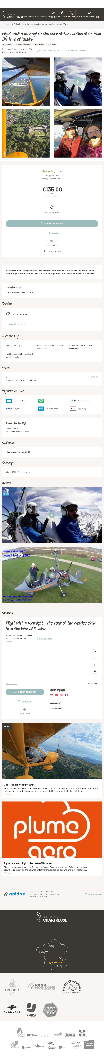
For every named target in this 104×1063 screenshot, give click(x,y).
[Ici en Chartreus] (71, 986)
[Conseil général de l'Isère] (70, 1035)
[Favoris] (81, 17)
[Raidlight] (12, 1010)
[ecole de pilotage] (52, 515)
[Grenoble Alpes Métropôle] (51, 1045)
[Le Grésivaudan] (26, 1047)
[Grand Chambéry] (88, 1044)
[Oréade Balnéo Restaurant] (12, 986)
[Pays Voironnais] (39, 1046)
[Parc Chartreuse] (21, 1032)
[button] (89, 15)
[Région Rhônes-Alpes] (57, 1034)
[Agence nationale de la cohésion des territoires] (45, 1036)
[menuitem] (13, 14)
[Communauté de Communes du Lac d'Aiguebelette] (63, 1047)
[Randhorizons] (41, 986)
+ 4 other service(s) (52, 212)
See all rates (52, 197)
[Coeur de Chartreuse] (14, 1044)
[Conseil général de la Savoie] (82, 1033)
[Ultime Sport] (31, 1010)
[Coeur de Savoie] (76, 1045)
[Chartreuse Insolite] (50, 1010)
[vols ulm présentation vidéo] (52, 575)
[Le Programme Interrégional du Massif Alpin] (32, 1035)
